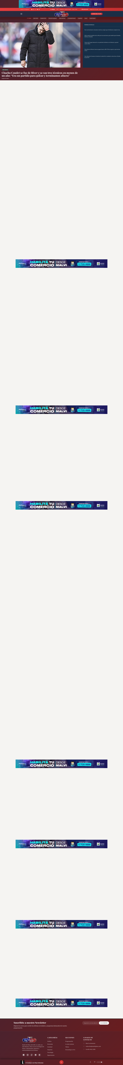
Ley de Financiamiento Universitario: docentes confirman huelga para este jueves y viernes (33, 572)
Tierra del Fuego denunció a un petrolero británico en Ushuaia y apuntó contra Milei (101, 43)
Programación (69, 1041)
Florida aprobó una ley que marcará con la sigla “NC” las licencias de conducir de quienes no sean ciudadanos (34, 832)
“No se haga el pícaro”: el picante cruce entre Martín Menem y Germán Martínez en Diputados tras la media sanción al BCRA (41, 252)
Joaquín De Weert (5, 78)
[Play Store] (39, 9)
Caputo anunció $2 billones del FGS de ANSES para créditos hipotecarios (26, 334)
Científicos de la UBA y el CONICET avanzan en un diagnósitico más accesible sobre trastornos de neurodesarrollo (38, 485)
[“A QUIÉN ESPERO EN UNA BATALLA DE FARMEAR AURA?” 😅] (17, 391)
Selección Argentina (53, 18)
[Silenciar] (94, 1062)
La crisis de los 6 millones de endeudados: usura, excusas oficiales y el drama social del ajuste (76, 132)
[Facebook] (31, 9)
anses (86, 18)
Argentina (80, 18)
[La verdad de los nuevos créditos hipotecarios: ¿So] (76, 391)
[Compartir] (90, 1062)
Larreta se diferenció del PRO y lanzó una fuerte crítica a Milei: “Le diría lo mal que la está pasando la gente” (76, 111)
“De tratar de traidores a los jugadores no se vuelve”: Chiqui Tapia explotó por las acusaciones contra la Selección (81, 340)
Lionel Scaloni (92, 18)
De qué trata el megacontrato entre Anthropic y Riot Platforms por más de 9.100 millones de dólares (75, 540)
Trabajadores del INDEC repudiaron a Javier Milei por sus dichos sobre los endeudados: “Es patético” (35, 494)
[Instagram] (33, 9)
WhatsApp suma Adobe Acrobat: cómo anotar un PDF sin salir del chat (25, 974)
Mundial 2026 (43, 18)
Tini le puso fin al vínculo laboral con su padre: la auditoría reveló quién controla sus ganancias (34, 696)
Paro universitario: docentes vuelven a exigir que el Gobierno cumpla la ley (102, 29)
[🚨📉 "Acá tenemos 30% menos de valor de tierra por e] (17, 374)
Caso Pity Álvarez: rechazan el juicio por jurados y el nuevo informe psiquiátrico (75, 798)
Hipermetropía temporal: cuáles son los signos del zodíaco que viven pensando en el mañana (80, 900)
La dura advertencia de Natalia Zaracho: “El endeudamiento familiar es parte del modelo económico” (46, 166)
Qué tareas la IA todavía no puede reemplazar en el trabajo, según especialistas (79, 561)
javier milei (36, 18)
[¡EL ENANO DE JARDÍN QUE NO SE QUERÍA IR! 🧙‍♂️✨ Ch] (76, 374)
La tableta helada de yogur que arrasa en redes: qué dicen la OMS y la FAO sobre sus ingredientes (75, 959)
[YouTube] (37, 9)
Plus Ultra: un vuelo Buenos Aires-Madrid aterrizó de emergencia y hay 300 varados (29, 555)
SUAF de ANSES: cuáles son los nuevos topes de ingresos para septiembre (13, 165)
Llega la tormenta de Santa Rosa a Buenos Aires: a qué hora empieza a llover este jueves (61, 278)
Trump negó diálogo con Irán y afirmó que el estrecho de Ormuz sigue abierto (27, 814)
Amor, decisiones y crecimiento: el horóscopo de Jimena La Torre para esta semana (75, 879)
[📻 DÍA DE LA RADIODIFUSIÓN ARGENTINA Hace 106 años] (105, 391)
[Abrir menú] (21, 13)
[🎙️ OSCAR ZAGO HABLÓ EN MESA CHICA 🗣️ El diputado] (105, 374)
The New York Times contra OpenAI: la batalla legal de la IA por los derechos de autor (31, 991)
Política (49, 1041)
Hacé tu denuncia (90, 1043)
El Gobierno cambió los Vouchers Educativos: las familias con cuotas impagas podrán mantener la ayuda (30, 894)
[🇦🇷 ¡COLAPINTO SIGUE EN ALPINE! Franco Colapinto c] (47, 391)
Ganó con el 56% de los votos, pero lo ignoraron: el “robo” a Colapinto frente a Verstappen (75, 319)
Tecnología (50, 1052)
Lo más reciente (69, 1044)
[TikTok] (35, 9)
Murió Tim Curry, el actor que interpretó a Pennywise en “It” (26, 705)
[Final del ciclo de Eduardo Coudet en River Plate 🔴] (47, 374)
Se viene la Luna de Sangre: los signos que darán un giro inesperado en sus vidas (80, 890)
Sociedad (49, 1047)
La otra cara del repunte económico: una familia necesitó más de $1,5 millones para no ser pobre (34, 342)
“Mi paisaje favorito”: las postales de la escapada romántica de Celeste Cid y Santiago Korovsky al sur (35, 687)
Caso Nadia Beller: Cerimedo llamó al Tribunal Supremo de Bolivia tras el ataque (106, 111)
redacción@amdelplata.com (93, 1046)
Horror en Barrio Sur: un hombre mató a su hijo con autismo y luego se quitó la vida (80, 818)
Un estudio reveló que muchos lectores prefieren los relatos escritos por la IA (30, 982)
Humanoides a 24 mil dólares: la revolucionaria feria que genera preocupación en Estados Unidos (79, 552)
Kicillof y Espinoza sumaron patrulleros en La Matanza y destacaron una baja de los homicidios (33, 235)
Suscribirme (104, 1023)
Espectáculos (50, 1055)
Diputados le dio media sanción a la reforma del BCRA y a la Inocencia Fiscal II (77, 165)
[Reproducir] (61, 1062)
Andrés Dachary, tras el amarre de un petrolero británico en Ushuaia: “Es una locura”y (106, 132)
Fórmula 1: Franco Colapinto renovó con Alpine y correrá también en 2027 (106, 165)
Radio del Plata (62, 18)
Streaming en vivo (70, 1049)
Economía (50, 1044)
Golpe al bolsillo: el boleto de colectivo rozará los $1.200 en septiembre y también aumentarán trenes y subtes (35, 903)
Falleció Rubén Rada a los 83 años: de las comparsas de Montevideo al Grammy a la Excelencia (32, 476)
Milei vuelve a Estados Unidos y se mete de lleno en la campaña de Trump (29, 823)
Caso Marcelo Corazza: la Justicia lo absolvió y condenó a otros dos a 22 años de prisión (102, 57)
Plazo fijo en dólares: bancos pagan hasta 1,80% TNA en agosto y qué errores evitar (102, 50)
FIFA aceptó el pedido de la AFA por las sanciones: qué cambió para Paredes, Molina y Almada (102, 36)
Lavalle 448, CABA (90, 1049)
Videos (67, 1047)
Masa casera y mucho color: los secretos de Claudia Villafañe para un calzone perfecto (80, 980)
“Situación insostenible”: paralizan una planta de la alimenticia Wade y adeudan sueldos (32, 563)
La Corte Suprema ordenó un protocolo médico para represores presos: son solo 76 (31, 243)
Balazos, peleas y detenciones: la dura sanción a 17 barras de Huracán (80, 808)
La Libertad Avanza (71, 18)
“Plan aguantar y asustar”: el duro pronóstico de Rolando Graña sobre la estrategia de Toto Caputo (31, 129)
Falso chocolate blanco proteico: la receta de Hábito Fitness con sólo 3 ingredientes (80, 970)
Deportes (49, 1049)
